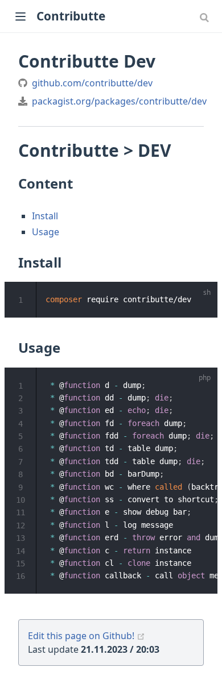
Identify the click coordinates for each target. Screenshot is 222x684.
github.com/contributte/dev (92, 83)
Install (45, 216)
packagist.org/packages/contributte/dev (119, 101)
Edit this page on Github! (81, 635)
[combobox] (205, 17)
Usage (45, 232)
